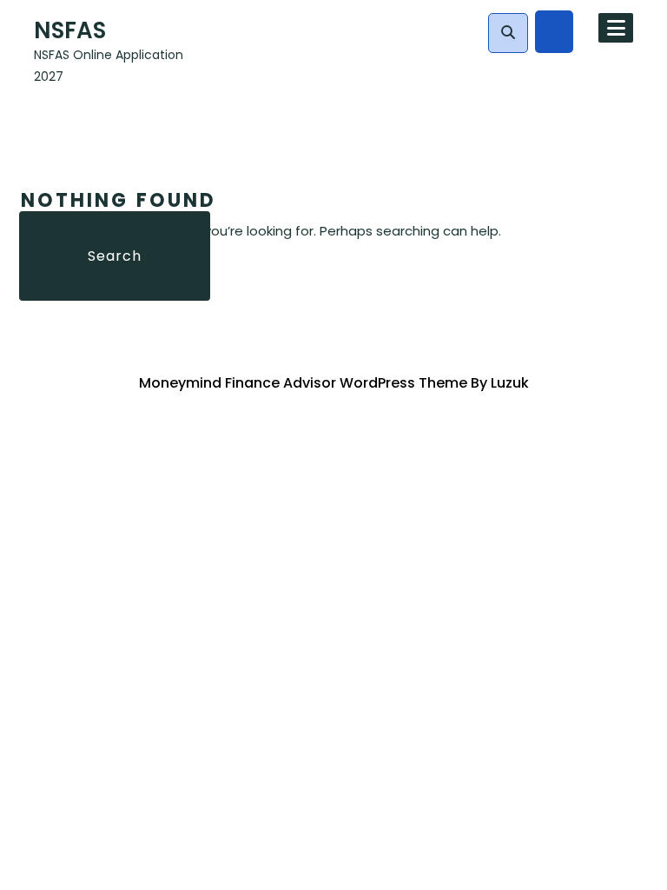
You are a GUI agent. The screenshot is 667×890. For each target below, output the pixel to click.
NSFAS (70, 30)
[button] (508, 33)
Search (115, 256)
